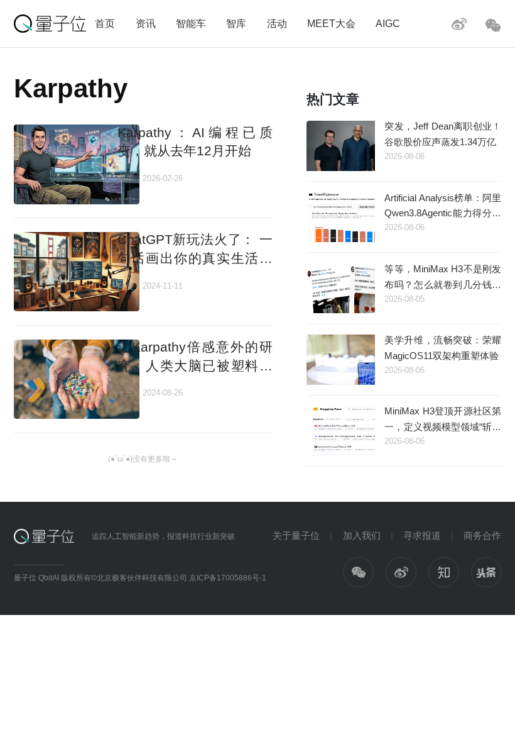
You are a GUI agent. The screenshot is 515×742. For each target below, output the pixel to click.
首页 (105, 23)
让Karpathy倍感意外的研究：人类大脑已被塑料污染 (195, 365)
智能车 (191, 23)
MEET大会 (331, 23)
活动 (277, 23)
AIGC (388, 23)
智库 (236, 23)
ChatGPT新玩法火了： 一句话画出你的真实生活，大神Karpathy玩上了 (195, 258)
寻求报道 (422, 535)
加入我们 (362, 535)
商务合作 (482, 535)
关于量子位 (296, 535)
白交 (125, 286)
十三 (125, 392)
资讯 (146, 23)
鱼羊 (125, 178)
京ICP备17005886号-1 (227, 577)
